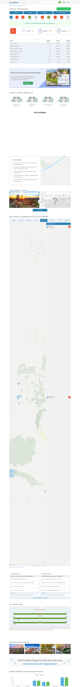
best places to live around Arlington (18, 567)
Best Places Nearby (62, 12)
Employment (43, 220)
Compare (40, 210)
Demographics (45, 12)
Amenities (21, 220)
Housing (51, 220)
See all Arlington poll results (40, 597)
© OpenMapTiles (41, 565)
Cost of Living (28, 220)
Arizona (14, 5)
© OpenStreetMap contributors (35, 565)
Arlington (19, 5)
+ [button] (44, 562)
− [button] (44, 564)
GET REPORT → (28, 83)
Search (10, 5)
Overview (16, 12)
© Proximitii (29, 565)
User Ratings (66, 220)
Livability (63, 2)
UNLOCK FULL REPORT (64, 8)
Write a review (12, 595)
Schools (58, 220)
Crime (36, 220)
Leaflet (45, 565)
